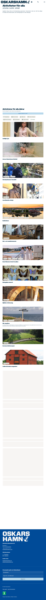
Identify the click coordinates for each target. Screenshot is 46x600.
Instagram (6, 555)
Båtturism (23, 116)
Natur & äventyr (8, 119)
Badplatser (7, 116)
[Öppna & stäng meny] (44, 2)
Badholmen (6, 220)
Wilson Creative (14, 596)
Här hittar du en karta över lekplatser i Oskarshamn (12, 493)
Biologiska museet (8, 282)
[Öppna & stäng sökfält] (32, 2)
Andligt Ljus (6, 138)
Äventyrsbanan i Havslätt (9, 179)
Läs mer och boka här (7, 24)
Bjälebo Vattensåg (8, 303)
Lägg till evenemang (11, 589)
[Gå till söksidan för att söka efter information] (38, 2)
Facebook (6, 554)
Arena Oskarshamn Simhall (10, 159)
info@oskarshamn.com (7, 549)
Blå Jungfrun (6, 323)
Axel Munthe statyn (8, 200)
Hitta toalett (5, 589)
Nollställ (33, 119)
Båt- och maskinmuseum (9, 241)
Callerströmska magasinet (10, 366)
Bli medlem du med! (23, 113)
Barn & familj (15, 116)
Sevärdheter (17, 119)
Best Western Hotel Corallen (10, 262)
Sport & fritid (26, 119)
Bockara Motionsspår (9, 346)
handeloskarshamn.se (7, 560)
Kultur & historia (32, 116)
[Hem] (15, 2)
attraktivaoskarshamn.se (8, 562)
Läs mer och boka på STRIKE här (9, 69)
